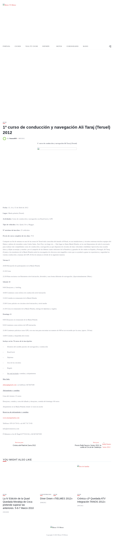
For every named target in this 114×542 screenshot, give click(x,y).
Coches (18, 46)
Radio (85, 46)
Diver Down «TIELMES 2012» (56, 498)
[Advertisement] (57, 26)
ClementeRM (13, 138)
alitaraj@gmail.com (9, 385)
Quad (4, 122)
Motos (59, 46)
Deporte (46, 46)
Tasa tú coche (31, 46)
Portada (6, 46)
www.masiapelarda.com (11, 418)
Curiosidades (73, 46)
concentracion (45, 494)
